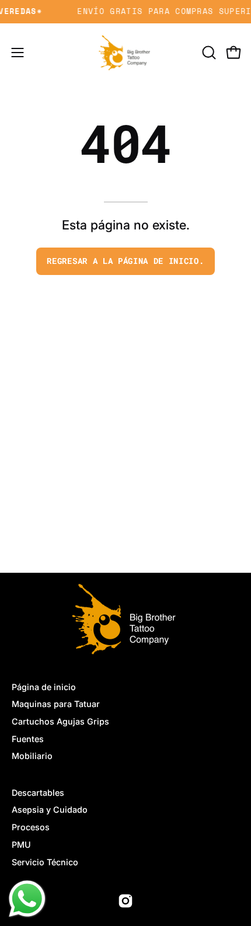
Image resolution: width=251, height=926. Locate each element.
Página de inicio (44, 687)
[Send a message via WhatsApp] (27, 899)
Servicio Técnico (45, 862)
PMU (21, 845)
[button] (208, 52)
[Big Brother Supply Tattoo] (125, 52)
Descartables (38, 793)
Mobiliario (32, 756)
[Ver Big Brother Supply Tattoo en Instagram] (125, 901)
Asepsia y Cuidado (50, 809)
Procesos (31, 827)
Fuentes (28, 739)
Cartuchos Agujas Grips (60, 721)
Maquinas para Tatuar (56, 704)
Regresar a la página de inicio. (125, 261)
